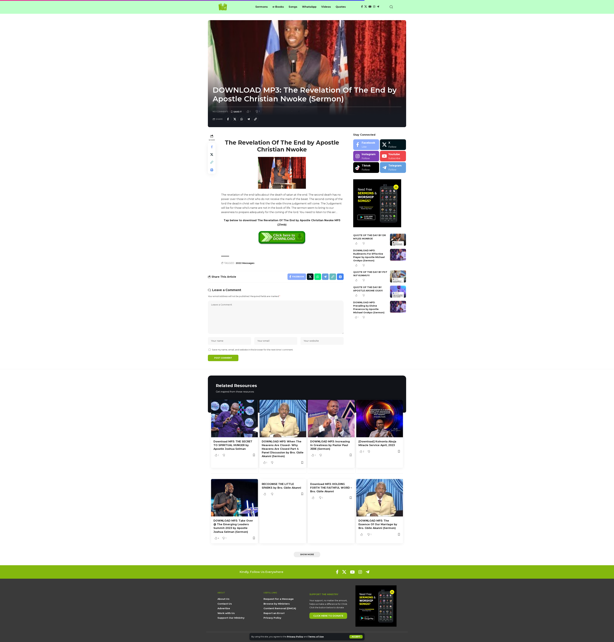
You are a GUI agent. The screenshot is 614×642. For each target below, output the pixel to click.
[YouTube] (370, 6)
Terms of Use (316, 636)
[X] (366, 6)
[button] (356, 636)
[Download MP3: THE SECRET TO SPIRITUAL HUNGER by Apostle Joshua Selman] (234, 418)
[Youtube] (393, 156)
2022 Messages (245, 263)
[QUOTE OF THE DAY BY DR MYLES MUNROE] (398, 240)
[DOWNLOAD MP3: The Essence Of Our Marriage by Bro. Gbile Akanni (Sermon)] (379, 497)
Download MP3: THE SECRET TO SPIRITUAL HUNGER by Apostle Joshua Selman (232, 445)
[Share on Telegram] (248, 119)
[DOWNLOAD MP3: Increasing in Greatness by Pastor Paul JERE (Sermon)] (331, 418)
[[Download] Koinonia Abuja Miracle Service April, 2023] (379, 418)
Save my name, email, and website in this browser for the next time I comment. (252, 350)
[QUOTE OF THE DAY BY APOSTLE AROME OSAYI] (398, 292)
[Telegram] (378, 6)
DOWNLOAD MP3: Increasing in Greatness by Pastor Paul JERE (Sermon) (330, 445)
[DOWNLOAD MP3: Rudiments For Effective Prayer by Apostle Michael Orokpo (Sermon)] (398, 255)
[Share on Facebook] (228, 119)
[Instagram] (374, 6)
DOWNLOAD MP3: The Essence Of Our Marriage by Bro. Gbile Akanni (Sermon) (377, 524)
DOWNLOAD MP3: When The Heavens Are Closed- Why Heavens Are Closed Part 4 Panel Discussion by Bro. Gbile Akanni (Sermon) (282, 449)
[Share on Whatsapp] (241, 119)
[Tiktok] (366, 167)
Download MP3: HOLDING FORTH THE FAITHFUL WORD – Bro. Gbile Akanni (331, 488)
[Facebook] (362, 6)
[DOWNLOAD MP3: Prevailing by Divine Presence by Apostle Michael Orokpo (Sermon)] (398, 307)
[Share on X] (235, 119)
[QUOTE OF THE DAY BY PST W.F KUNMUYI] (398, 276)
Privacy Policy (295, 636)
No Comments (220, 111)
